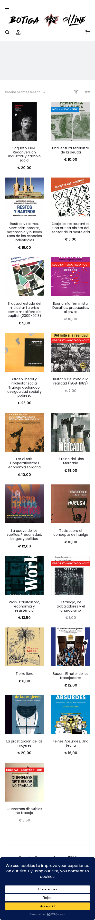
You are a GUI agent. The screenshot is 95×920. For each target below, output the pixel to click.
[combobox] (25, 92)
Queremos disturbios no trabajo (24, 810)
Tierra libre (24, 673)
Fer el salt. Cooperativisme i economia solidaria (24, 463)
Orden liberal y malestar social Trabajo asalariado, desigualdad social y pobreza (24, 387)
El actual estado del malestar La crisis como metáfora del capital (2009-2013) (24, 309)
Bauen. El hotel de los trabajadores (70, 675)
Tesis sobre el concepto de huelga (70, 532)
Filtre (85, 92)
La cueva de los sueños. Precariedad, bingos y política (24, 534)
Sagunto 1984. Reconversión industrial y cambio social (24, 154)
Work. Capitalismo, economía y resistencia (24, 606)
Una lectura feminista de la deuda (70, 150)
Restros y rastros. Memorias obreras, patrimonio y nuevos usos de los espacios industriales (24, 231)
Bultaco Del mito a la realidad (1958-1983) (70, 381)
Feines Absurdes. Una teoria (70, 743)
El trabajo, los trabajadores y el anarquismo (71, 606)
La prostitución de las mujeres (24, 743)
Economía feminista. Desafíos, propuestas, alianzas (70, 307)
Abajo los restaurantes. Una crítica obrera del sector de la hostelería (70, 227)
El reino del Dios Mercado (71, 460)
